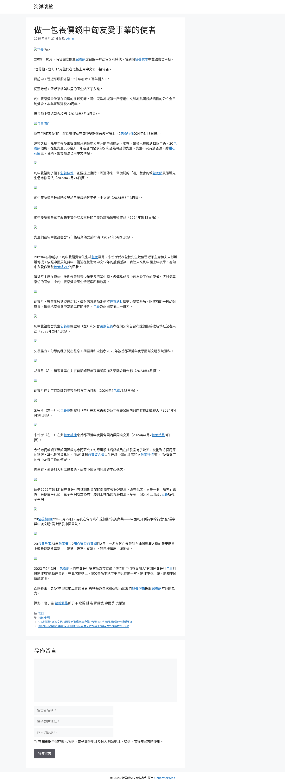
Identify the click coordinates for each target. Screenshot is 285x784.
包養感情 (70, 435)
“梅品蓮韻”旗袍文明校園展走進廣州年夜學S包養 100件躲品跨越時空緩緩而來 (85, 621)
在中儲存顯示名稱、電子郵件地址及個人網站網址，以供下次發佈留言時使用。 (100, 741)
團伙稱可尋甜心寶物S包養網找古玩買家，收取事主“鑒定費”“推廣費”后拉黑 (83, 626)
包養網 (81, 59)
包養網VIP (61, 267)
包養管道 (65, 544)
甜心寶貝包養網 (85, 544)
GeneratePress (164, 778)
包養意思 (141, 59)
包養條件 (43, 124)
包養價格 (138, 588)
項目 (41, 613)
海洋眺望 (43, 7)
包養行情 (127, 134)
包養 (40, 49)
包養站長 (116, 302)
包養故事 (44, 544)
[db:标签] (44, 617)
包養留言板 (96, 455)
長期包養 (106, 326)
